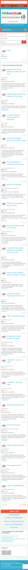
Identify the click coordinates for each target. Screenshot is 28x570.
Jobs (20, 504)
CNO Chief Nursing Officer (7, 540)
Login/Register (20, 5)
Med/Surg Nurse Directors (7, 537)
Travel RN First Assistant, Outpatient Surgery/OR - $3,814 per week (15, 250)
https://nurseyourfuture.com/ (7, 563)
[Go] (24, 42)
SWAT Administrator (13, 425)
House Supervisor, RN (14, 465)
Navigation (6, 30)
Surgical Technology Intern (15, 405)
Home (9, 50)
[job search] (24, 504)
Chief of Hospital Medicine (15, 445)
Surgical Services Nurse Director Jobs (10, 535)
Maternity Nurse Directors (7, 541)
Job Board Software (19, 563)
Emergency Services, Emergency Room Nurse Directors (14, 538)
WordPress (8, 565)
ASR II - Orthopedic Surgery (16, 316)
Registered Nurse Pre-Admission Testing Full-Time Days (16, 72)
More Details (4, 58)
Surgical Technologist (14, 184)
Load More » (5, 505)
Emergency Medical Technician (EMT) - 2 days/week (13, 117)
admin (3, 54)
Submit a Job (7, 5)
